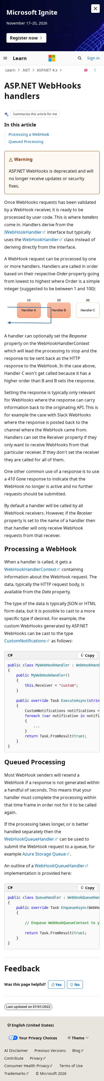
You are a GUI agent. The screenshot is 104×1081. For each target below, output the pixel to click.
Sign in (93, 58)
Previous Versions (50, 1050)
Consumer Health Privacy (26, 1065)
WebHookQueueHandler (29, 839)
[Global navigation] (5, 58)
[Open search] (79, 58)
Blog (76, 1050)
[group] (52, 705)
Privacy (36, 1058)
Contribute (13, 1058)
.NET (26, 70)
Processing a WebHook (29, 134)
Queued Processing (26, 141)
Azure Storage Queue (44, 854)
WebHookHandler (40, 240)
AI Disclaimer (16, 1050)
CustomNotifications (25, 641)
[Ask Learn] (86, 70)
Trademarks (14, 1073)
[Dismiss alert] (95, 8)
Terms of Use (71, 1065)
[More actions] (95, 70)
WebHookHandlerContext (30, 569)
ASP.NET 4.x (47, 70)
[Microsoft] (52, 58)
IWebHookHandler (23, 232)
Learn (10, 70)
